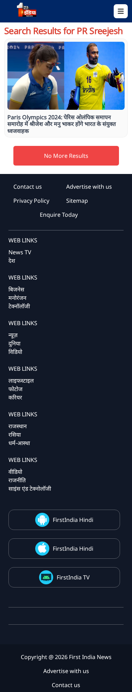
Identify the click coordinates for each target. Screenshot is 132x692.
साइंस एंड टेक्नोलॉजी (29, 488)
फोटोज (15, 389)
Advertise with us (89, 186)
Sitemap (77, 200)
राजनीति (17, 480)
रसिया (14, 434)
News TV (19, 252)
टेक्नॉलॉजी (19, 306)
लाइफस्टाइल (21, 380)
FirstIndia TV (73, 577)
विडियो (15, 352)
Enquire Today (59, 215)
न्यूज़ (13, 335)
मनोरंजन (17, 298)
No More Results (66, 156)
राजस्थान (17, 426)
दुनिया (14, 343)
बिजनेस (16, 289)
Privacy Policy (31, 200)
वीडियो (15, 472)
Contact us (27, 186)
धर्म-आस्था (19, 443)
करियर (15, 397)
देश (11, 260)
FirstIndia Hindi (73, 520)
